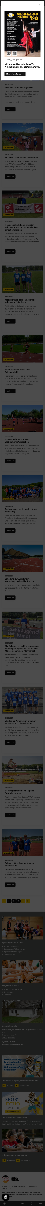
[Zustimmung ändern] (5, 1197)
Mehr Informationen (13, 74)
